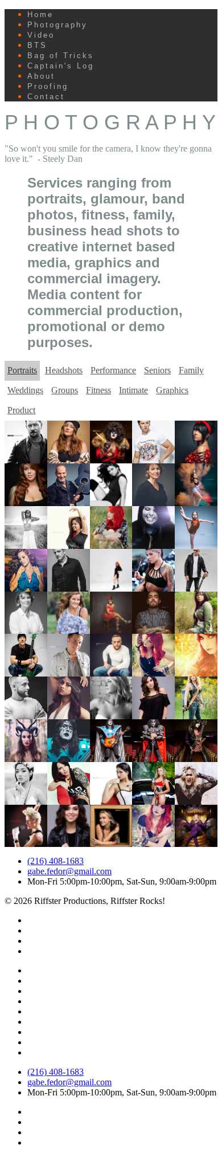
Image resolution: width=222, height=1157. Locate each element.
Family (191, 370)
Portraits (22, 370)
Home (40, 14)
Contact (46, 96)
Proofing (47, 86)
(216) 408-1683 (55, 861)
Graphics (172, 390)
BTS (37, 45)
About (41, 76)
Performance (113, 370)
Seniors (157, 370)
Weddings (25, 390)
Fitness (98, 390)
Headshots (64, 370)
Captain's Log (60, 66)
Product (21, 410)
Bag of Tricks (60, 55)
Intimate (133, 390)
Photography (57, 25)
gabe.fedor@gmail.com (69, 871)
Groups (64, 390)
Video (41, 35)
